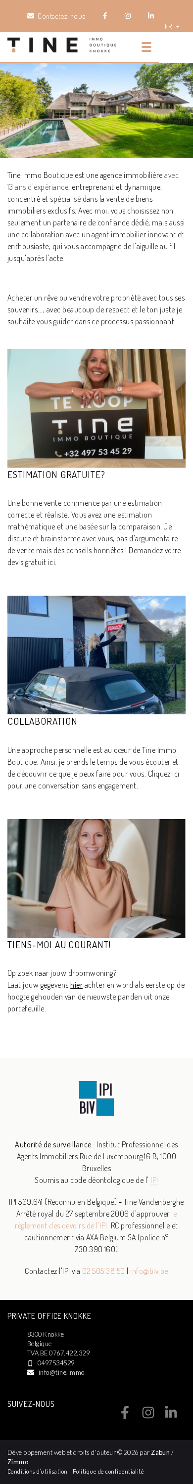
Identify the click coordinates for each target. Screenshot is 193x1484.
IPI (154, 1180)
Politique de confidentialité (108, 1471)
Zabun (160, 1452)
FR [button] (169, 26)
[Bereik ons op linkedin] (171, 1416)
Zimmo (17, 1462)
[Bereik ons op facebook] (125, 1416)
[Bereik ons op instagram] (148, 1416)
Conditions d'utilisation (38, 1471)
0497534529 (56, 1363)
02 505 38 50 (103, 1271)
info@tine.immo (62, 1372)
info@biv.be (149, 1271)
